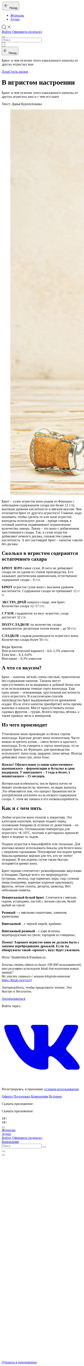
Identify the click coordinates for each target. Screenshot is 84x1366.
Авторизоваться (13, 998)
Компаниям (39, 1096)
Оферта (7, 1096)
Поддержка (22, 1096)
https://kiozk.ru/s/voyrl (17, 980)
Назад (12, 7)
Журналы (17, 15)
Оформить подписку (27, 32)
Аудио (15, 19)
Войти (6, 32)
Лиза (5, 71)
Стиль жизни (18, 71)
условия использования (61, 1089)
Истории (55, 1096)
